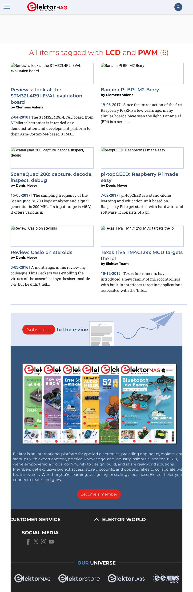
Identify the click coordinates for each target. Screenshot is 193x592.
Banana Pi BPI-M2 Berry (130, 89)
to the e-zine (57, 329)
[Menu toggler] (6, 7)
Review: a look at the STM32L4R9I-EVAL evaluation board (46, 96)
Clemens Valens (29, 107)
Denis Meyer (26, 185)
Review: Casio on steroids (41, 252)
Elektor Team (117, 263)
